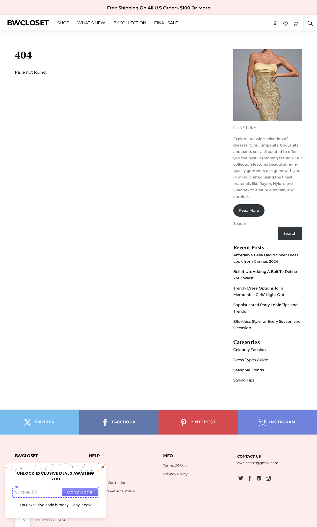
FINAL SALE (166, 23)
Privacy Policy (175, 474)
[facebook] (249, 477)
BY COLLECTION (129, 23)
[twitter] (240, 477)
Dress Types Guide (250, 359)
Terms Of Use (174, 465)
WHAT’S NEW (91, 23)
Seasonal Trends (248, 370)
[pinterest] (259, 477)
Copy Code (79, 492)
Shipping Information (107, 482)
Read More (249, 210)
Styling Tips (243, 380)
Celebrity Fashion (249, 349)
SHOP (63, 23)
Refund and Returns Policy (112, 491)
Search (239, 223)
